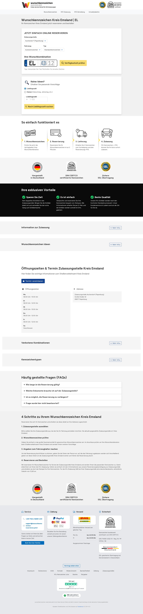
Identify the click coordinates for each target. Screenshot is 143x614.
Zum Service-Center (32, 543)
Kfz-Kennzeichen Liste (61, 574)
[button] (71, 385)
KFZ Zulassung (65, 12)
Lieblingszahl (31, 97)
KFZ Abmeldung (79, 12)
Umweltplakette (94, 12)
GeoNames (80, 606)
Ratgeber (84, 574)
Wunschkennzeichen (50, 12)
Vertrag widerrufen (71, 566)
